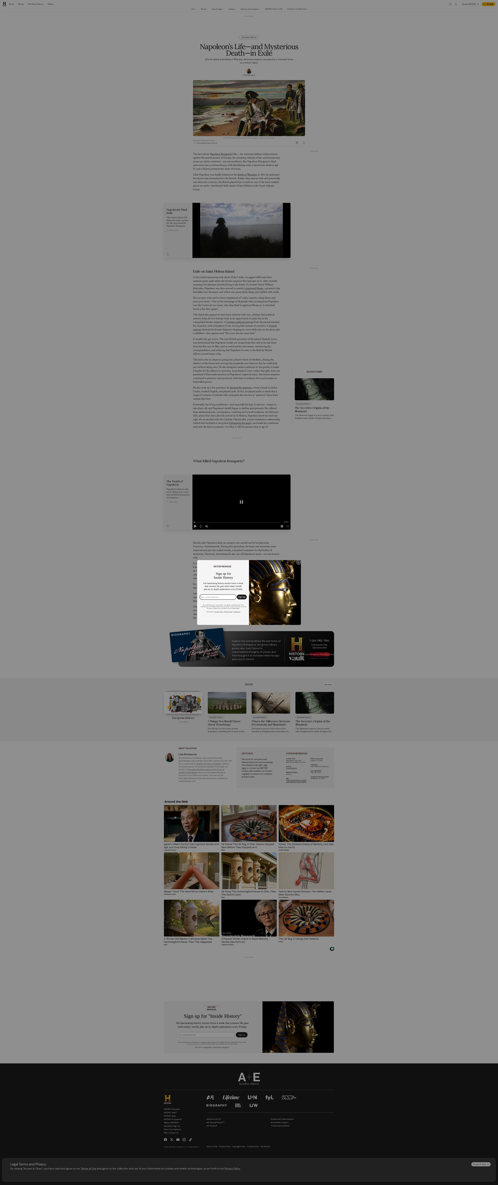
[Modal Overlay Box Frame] (249, 592)
